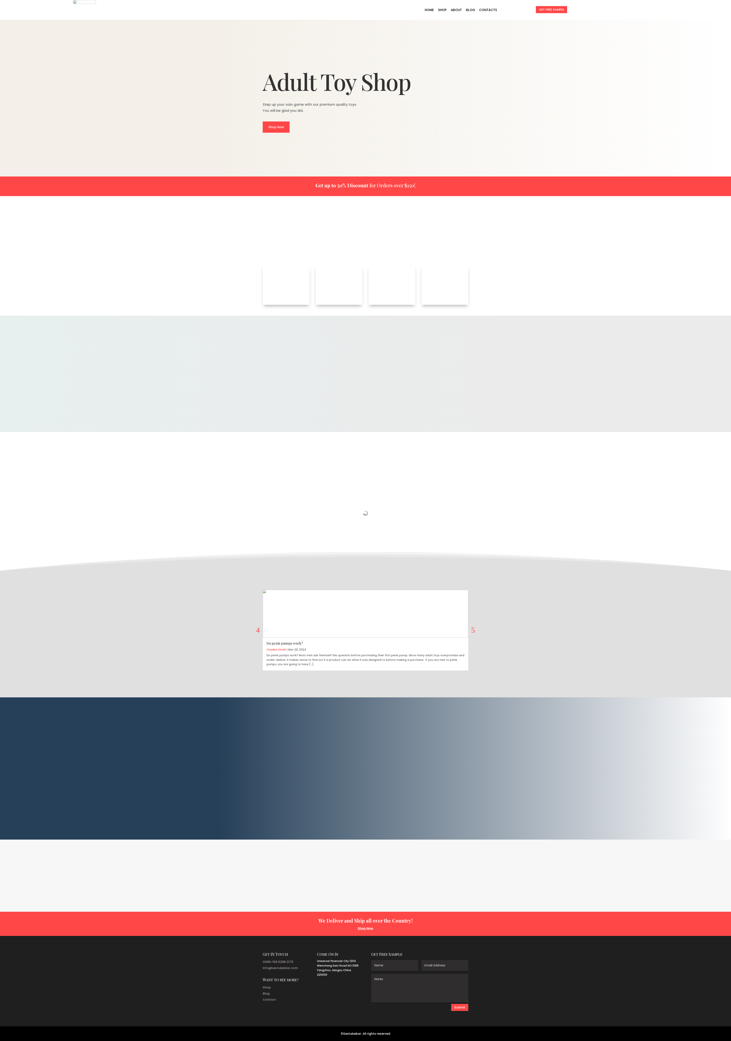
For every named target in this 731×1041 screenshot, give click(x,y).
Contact (269, 999)
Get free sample (551, 9)
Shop (267, 987)
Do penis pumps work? (285, 643)
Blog (266, 993)
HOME (429, 10)
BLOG (470, 10)
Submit (459, 1007)
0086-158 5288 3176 (278, 962)
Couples (393, 241)
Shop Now (276, 127)
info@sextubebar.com (280, 968)
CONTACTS (488, 10)
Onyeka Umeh (276, 649)
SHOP (442, 10)
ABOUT (456, 10)
